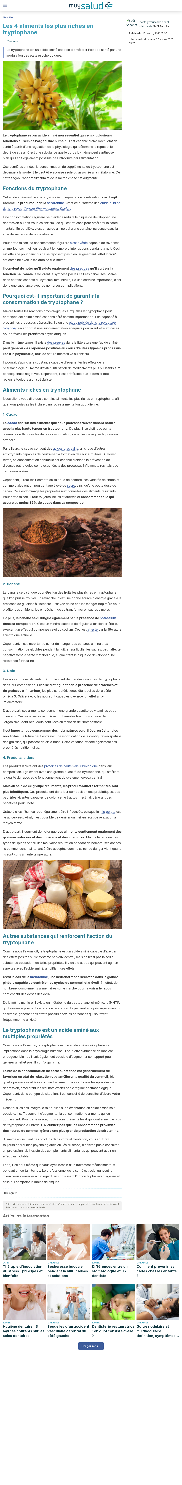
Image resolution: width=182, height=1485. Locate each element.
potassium (108, 618)
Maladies (8, 17)
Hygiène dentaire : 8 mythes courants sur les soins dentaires (23, 1331)
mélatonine (39, 977)
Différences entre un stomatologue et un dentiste (110, 1271)
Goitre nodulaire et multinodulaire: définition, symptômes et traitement (155, 1331)
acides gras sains (65, 448)
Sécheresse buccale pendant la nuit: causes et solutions (67, 1271)
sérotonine (55, 203)
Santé (96, 1262)
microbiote (107, 811)
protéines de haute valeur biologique (71, 766)
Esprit (7, 1262)
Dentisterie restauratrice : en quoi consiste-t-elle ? (113, 1331)
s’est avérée (79, 243)
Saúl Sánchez (162, 26)
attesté (92, 629)
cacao (12, 423)
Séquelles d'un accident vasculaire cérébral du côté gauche (68, 1331)
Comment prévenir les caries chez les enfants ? (156, 1271)
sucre (71, 485)
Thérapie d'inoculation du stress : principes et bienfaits (23, 1271)
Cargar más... (91, 1346)
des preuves (79, 268)
